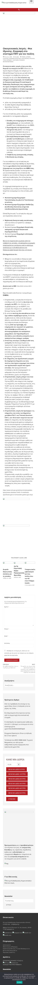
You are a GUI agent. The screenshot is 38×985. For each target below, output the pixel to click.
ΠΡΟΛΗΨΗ (32, 58)
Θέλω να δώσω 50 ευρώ (16, 793)
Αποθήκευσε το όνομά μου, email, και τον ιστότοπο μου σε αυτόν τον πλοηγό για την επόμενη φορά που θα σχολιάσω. (18, 653)
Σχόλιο (6, 607)
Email (6, 636)
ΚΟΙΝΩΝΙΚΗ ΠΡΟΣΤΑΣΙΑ (15, 58)
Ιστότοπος (7, 643)
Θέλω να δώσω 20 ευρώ (16, 779)
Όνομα (6, 629)
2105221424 (6, 924)
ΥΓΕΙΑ (4, 60)
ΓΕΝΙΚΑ (23, 57)
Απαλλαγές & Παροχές (10, 947)
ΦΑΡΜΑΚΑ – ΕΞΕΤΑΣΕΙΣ (12, 60)
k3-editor (17, 57)
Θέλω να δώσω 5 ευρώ (16, 769)
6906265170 (10, 929)
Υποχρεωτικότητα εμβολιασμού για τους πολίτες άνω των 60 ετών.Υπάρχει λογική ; (31, 576)
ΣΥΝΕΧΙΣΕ (11, 799)
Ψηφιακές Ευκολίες (9, 952)
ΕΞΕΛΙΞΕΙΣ (5, 58)
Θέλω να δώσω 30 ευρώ (16, 784)
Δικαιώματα (7, 945)
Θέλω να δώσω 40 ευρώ (16, 788)
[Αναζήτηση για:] (19, 685)
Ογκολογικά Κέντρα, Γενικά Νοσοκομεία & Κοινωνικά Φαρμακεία (16, 949)
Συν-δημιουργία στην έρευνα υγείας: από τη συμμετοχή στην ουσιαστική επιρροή (17, 715)
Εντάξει (19, 982)
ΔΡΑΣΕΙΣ (28, 57)
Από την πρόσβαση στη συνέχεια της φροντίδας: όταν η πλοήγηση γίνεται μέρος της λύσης (17, 706)
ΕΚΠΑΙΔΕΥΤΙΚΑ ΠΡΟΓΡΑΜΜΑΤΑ (12, 964)
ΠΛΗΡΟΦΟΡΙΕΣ (25, 58)
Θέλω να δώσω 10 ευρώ (16, 774)
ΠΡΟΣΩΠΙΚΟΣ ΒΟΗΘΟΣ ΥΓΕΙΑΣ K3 (13, 961)
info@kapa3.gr (15, 924)
